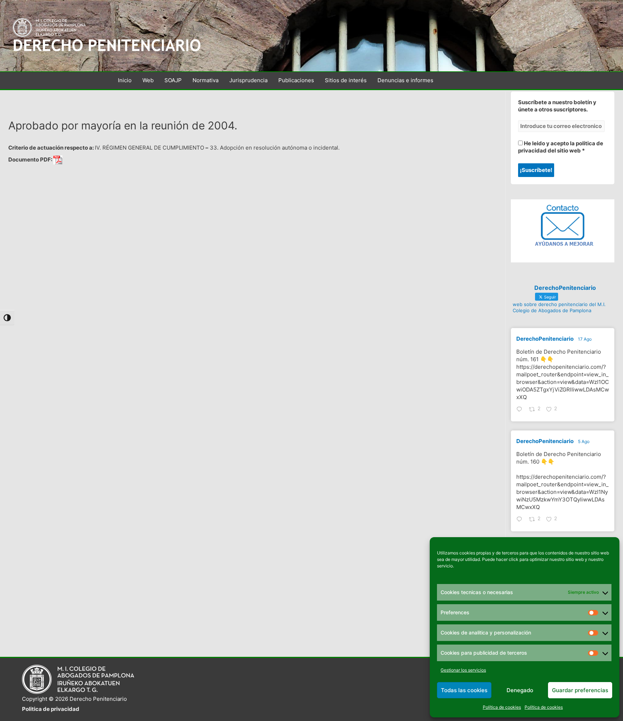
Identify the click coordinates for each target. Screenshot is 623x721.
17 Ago (585, 339)
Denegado (520, 690)
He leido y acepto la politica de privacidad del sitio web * (560, 147)
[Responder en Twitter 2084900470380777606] (520, 520)
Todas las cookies (464, 690)
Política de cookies (502, 707)
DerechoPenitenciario (545, 338)
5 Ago (583, 441)
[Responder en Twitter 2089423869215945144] (520, 410)
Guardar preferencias (580, 690)
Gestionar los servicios (463, 670)
